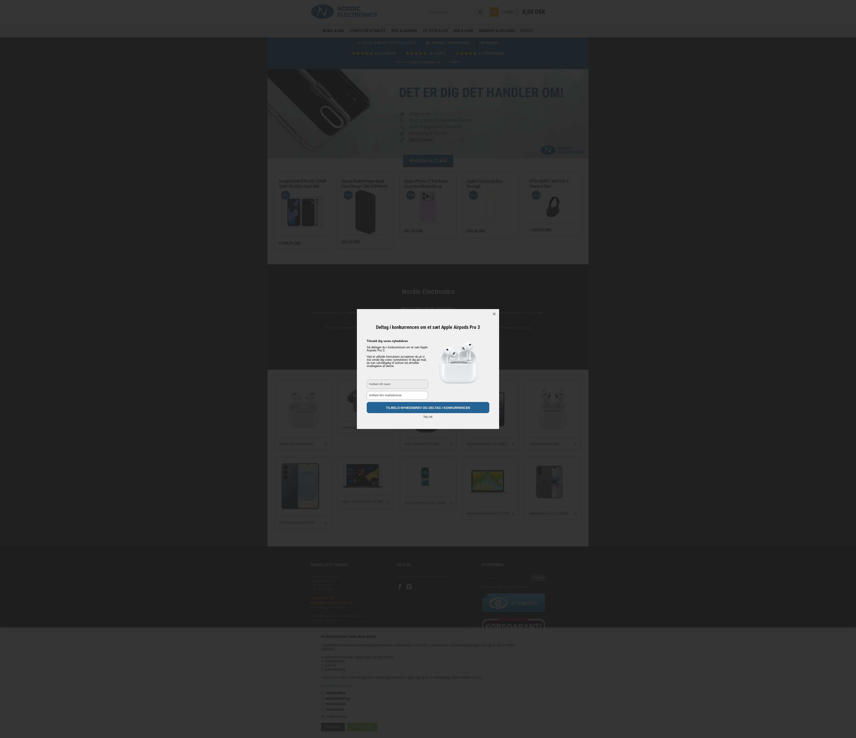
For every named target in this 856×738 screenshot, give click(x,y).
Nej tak (428, 416)
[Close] (494, 314)
